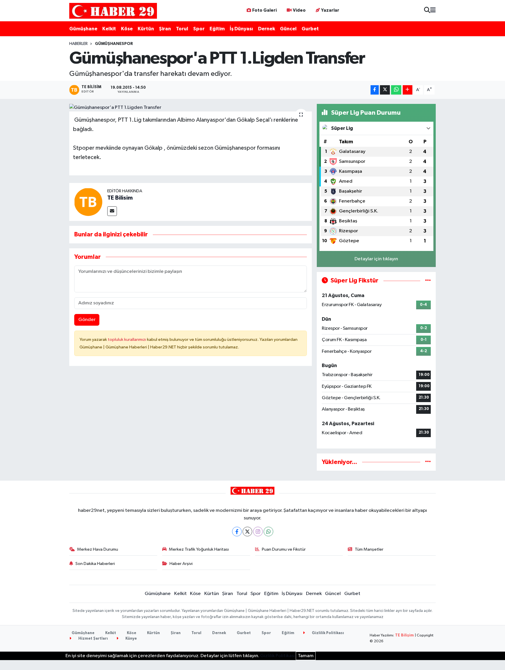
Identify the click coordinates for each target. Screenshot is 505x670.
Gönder (87, 319)
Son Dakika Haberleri (95, 563)
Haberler (78, 44)
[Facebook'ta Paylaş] (375, 90)
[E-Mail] (112, 211)
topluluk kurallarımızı (127, 339)
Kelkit (109, 28)
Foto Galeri (264, 10)
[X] (247, 531)
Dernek (266, 28)
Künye (130, 639)
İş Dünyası (241, 28)
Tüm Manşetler (369, 549)
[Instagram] (258, 531)
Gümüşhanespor (114, 44)
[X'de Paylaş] (385, 90)
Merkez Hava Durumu (97, 549)
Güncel (288, 28)
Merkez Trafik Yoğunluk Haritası (199, 549)
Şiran (165, 28)
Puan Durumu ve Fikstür (284, 549)
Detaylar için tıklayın (376, 259)
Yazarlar (330, 10)
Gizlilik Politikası (327, 633)
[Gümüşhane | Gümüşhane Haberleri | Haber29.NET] (113, 10)
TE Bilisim (120, 198)
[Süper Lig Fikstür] (428, 280)
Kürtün (146, 28)
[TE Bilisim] (88, 201)
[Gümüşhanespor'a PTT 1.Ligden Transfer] (190, 107)
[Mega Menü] (433, 10)
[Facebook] (237, 531)
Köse (127, 28)
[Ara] (427, 10)
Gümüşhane (83, 28)
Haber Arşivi (181, 563)
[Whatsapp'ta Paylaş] (396, 90)
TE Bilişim (404, 635)
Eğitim (217, 28)
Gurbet (310, 28)
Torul (182, 28)
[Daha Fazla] (407, 90)
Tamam (306, 655)
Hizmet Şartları (92, 639)
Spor (199, 28)
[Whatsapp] (268, 531)
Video (299, 10)
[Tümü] (428, 462)
